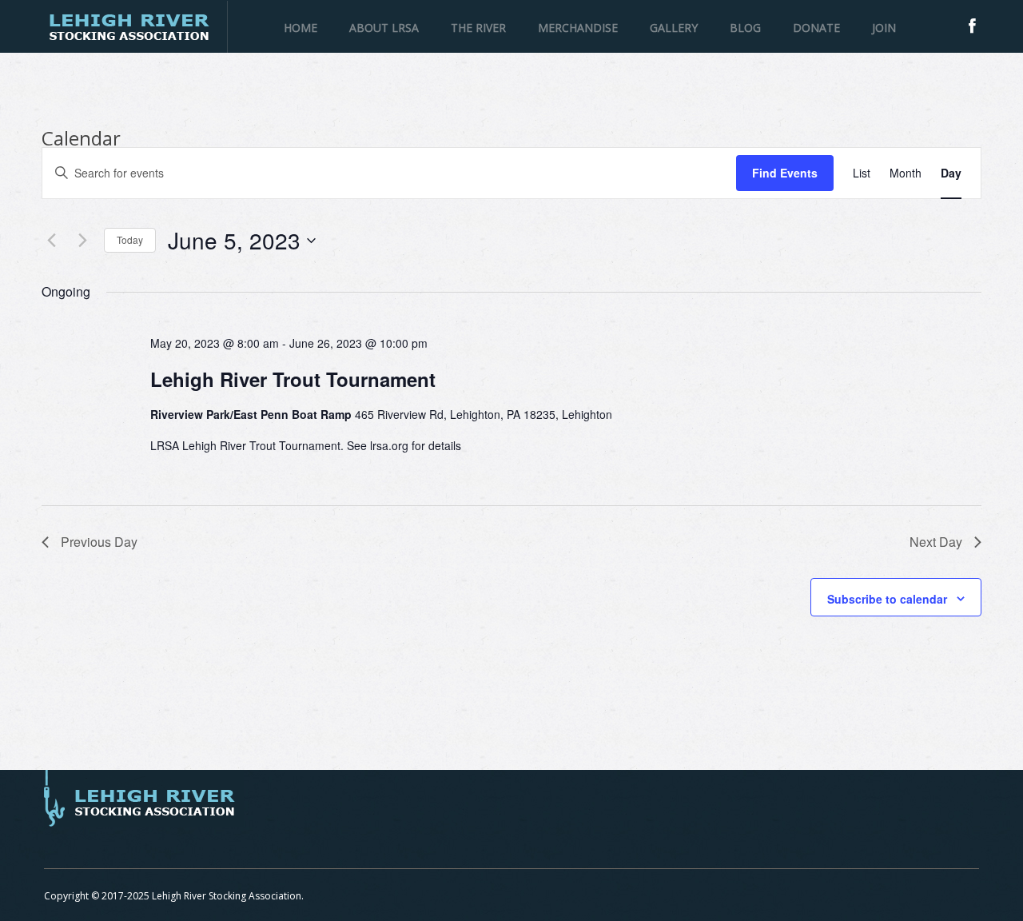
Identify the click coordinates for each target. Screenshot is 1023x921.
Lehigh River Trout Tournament (293, 379)
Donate (816, 27)
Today (130, 239)
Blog (745, 27)
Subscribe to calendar (887, 599)
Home (300, 27)
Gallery (674, 27)
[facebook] (972, 26)
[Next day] (82, 240)
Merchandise (578, 27)
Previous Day (99, 541)
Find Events (785, 173)
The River (478, 27)
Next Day (936, 541)
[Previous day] (51, 240)
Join (884, 27)
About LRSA (384, 27)
